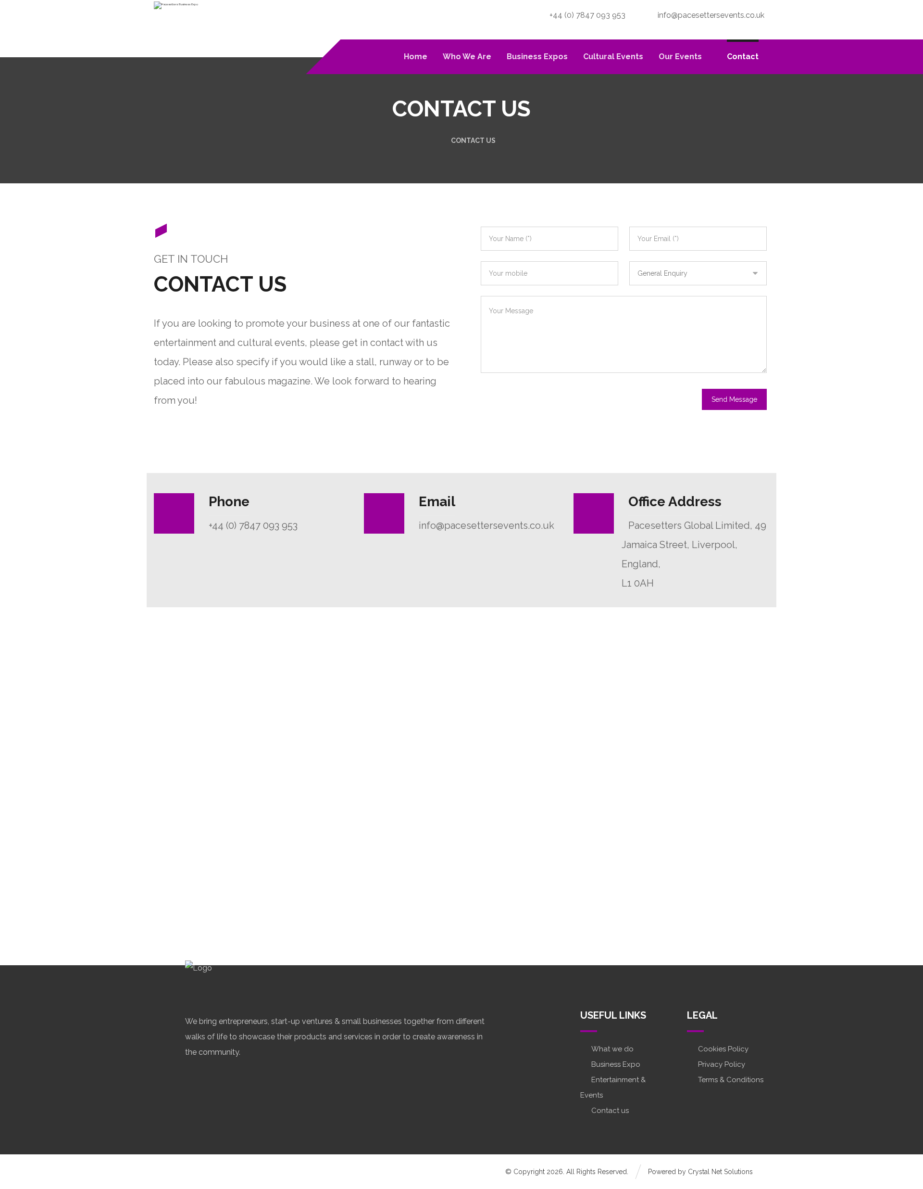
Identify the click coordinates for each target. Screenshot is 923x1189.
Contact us (610, 1110)
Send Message (734, 399)
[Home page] (430, 140)
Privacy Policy (721, 1064)
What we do (612, 1049)
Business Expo (615, 1064)
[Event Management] (178, 25)
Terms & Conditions (730, 1079)
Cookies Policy (723, 1049)
